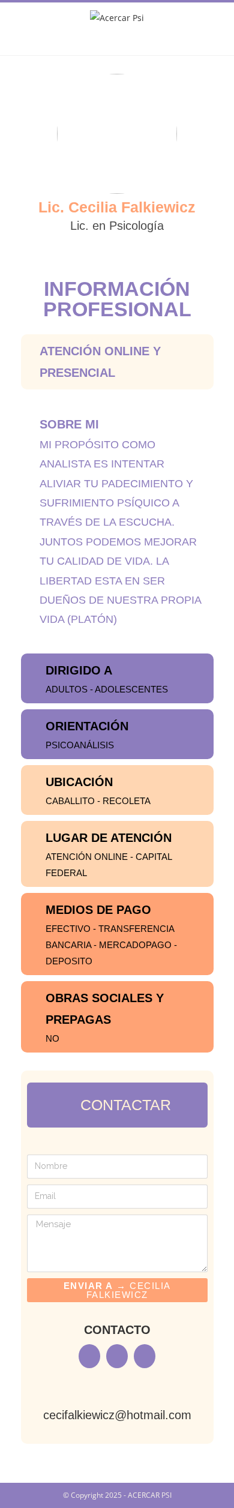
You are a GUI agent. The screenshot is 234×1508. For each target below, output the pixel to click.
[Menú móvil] (117, 43)
